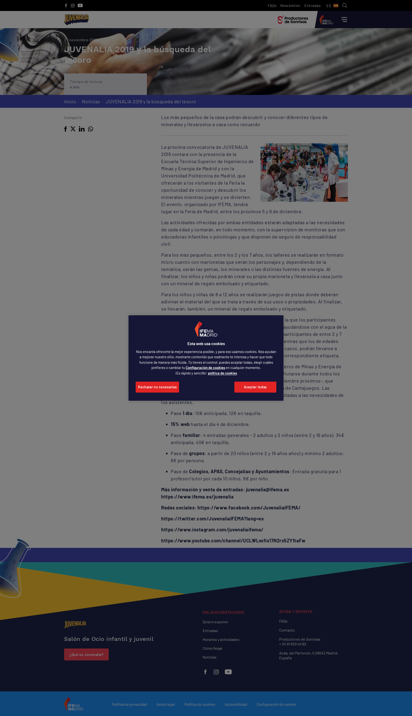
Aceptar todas (255, 387)
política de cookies (222, 373)
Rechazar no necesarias (157, 387)
